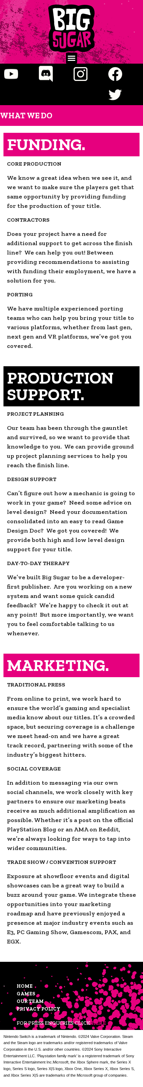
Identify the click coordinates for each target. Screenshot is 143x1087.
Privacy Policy (38, 1009)
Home (25, 986)
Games (26, 994)
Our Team (30, 1001)
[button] (71, 58)
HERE (99, 1023)
